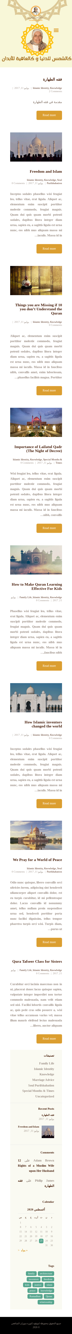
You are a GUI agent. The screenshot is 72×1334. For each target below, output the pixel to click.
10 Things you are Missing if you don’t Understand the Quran (38, 309)
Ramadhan (35, 1296)
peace (33, 1290)
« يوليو (24, 1250)
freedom (48, 1279)
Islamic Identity (41, 88)
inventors (34, 1279)
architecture (46, 1273)
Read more (49, 115)
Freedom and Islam (46, 171)
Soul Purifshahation (54, 181)
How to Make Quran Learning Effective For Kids (37, 586)
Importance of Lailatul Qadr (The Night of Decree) (38, 449)
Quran (49, 1296)
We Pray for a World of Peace (37, 860)
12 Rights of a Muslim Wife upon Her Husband (36, 1165)
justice (38, 1284)
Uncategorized (44, 1096)
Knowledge (56, 88)
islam (49, 1284)
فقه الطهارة (52, 79)
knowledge (46, 1290)
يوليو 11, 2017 (21, 88)
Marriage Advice (43, 1079)
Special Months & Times (38, 1090)
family (31, 1273)
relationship (46, 1302)
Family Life (26, 597)
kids (27, 1284)
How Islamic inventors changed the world (43, 724)
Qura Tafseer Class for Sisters (37, 961)
